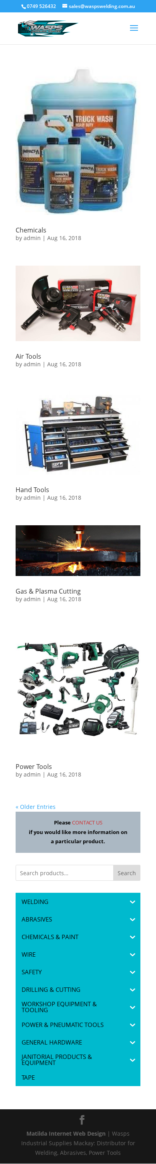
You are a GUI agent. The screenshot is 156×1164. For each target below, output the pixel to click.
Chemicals (31, 230)
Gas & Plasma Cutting (48, 591)
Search (127, 873)
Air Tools (28, 356)
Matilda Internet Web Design (66, 1133)
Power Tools (34, 766)
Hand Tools (32, 489)
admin (32, 238)
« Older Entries (36, 806)
